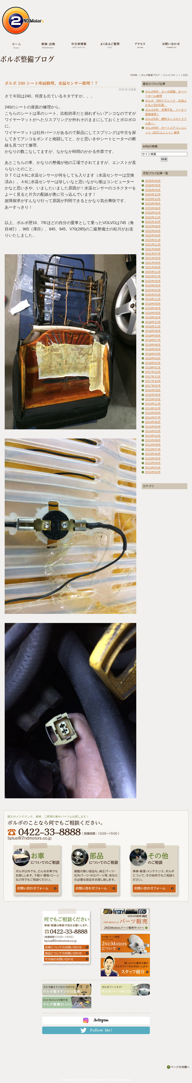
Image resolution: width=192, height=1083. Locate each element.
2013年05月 (153, 458)
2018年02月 (153, 363)
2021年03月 (153, 267)
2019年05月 (153, 313)
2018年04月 (153, 354)
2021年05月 (153, 258)
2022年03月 (153, 235)
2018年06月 (153, 344)
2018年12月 (153, 322)
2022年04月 (153, 231)
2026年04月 (153, 190)
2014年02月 (153, 431)
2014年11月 (153, 403)
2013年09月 (153, 440)
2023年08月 (153, 203)
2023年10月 (153, 199)
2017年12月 (153, 372)
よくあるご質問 (109, 46)
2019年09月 (153, 304)
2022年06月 (153, 226)
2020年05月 (153, 281)
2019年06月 (153, 308)
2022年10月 (153, 222)
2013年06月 (153, 454)
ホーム (16, 46)
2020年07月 (153, 276)
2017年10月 (153, 381)
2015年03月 (153, 399)
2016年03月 (153, 390)
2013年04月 (153, 463)
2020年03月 (153, 285)
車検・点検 (48, 46)
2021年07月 (153, 253)
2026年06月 (153, 181)
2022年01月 (153, 240)
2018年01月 (153, 367)
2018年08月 (153, 335)
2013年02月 (153, 472)
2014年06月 (153, 422)
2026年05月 (153, 185)
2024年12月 (153, 194)
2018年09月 (153, 331)
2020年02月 (153, 290)
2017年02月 (153, 385)
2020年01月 (153, 294)
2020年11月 (153, 272)
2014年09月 (153, 413)
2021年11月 (153, 244)
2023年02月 (153, 212)
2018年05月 (153, 349)
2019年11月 (153, 299)
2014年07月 (153, 417)
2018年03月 (153, 358)
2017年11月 (153, 376)
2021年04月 (153, 263)
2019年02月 (153, 317)
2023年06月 (153, 208)
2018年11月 (153, 326)
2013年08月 (153, 444)
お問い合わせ (170, 46)
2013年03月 (153, 467)
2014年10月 (153, 408)
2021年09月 (153, 249)
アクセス (140, 46)
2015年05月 (153, 395)
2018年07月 (153, 340)
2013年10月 (153, 436)
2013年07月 (153, 449)
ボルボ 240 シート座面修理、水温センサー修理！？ (51, 83)
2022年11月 (153, 217)
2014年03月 (153, 426)
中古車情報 (78, 46)
